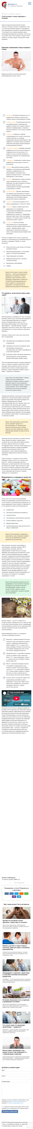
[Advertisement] (16, 95)
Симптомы (18, 14)
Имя (3, 1070)
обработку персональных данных (16, 1101)
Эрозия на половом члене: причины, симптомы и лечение (15, 921)
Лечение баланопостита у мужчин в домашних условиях (16, 1001)
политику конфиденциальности (15, 1103)
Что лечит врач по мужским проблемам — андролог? (14, 1026)
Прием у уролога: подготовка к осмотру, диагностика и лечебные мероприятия (16, 947)
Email (4, 1076)
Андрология (12, 14)
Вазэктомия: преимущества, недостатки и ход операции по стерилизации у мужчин (15, 1052)
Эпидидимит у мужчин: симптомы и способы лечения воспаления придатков (16, 974)
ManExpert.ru (12, 4)
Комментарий (6, 1081)
